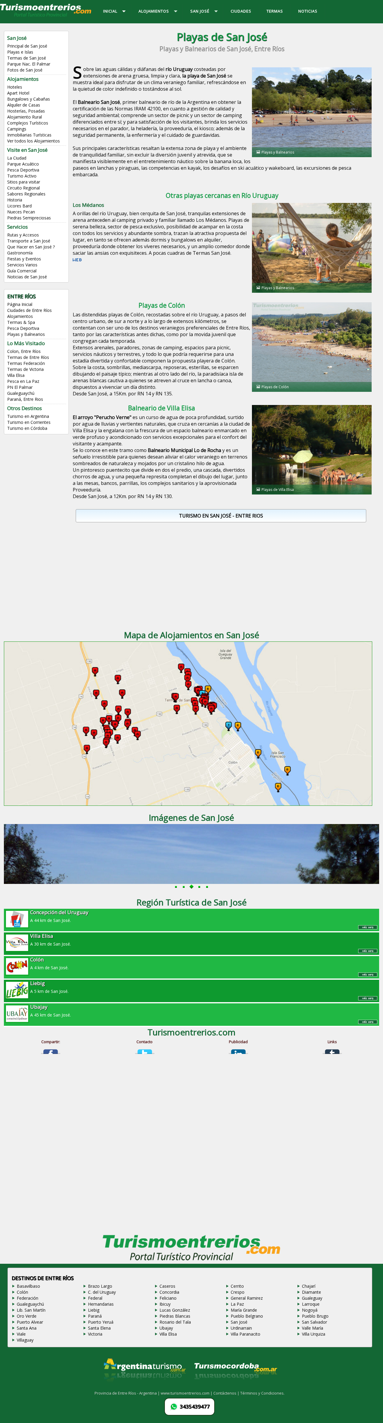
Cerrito (237, 1286)
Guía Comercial (22, 271)
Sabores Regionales (26, 194)
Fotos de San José (24, 70)
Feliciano (168, 1298)
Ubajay (166, 1328)
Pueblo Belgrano (247, 1316)
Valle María (312, 1328)
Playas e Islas (20, 52)
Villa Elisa (16, 375)
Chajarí (308, 1286)
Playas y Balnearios (26, 334)
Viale (21, 1334)
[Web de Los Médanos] (77, 262)
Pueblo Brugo (315, 1316)
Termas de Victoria (25, 369)
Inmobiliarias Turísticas (29, 135)
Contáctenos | (226, 1393)
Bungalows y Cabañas (28, 99)
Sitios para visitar (23, 182)
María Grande (244, 1310)
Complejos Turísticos (27, 123)
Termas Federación (26, 363)
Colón (22, 1292)
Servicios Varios (22, 265)
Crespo (237, 1292)
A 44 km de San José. (59, 916)
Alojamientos (20, 316)
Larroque (311, 1304)
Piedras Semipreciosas (29, 218)
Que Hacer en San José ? (31, 247)
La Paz (237, 1304)
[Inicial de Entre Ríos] (46, 16)
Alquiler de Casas (23, 105)
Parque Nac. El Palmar (28, 64)
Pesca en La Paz (23, 381)
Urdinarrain (241, 1328)
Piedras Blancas (174, 1316)
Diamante (311, 1292)
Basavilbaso (28, 1286)
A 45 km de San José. (50, 1010)
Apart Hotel (18, 93)
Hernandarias (101, 1304)
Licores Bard (19, 206)
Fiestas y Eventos (24, 259)
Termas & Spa (21, 322)
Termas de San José (26, 58)
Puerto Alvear (30, 1322)
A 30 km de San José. (50, 939)
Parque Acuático (23, 164)
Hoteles (14, 87)
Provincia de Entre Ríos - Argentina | (128, 1393)
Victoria (95, 1334)
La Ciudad (16, 158)
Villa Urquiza (313, 1334)
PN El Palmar (20, 387)
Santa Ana (27, 1328)
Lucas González (174, 1310)
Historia (14, 200)
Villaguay (25, 1340)
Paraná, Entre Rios (25, 399)
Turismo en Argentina (28, 416)
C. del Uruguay (102, 1292)
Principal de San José (27, 46)
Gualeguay (312, 1298)
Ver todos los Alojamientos (33, 141)
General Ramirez (247, 1298)
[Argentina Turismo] (144, 1386)
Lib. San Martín (31, 1310)
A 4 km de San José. (49, 963)
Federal (95, 1298)
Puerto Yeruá (100, 1322)
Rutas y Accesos (23, 235)
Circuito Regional (23, 188)
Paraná (95, 1316)
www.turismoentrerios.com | (187, 1393)
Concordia (169, 1292)
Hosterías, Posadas (26, 111)
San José (239, 1322)
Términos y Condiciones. (262, 1393)
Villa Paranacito (245, 1334)
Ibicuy (165, 1304)
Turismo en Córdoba (27, 428)
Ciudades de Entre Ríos (29, 310)
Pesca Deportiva (23, 170)
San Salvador (314, 1322)
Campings (16, 129)
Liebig (93, 1310)
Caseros (167, 1286)
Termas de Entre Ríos (28, 357)
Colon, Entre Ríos (24, 351)
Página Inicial (19, 304)
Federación (27, 1298)
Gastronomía (20, 253)
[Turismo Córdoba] (235, 1386)
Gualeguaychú (20, 393)
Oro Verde (27, 1316)
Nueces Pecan (21, 212)
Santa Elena (99, 1328)
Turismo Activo (22, 176)
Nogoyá (309, 1310)
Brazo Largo (100, 1286)
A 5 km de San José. (49, 987)
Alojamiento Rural (24, 117)
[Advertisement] (222, 574)
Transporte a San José (28, 241)
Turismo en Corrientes (29, 422)
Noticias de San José (27, 277)
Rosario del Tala (175, 1322)
